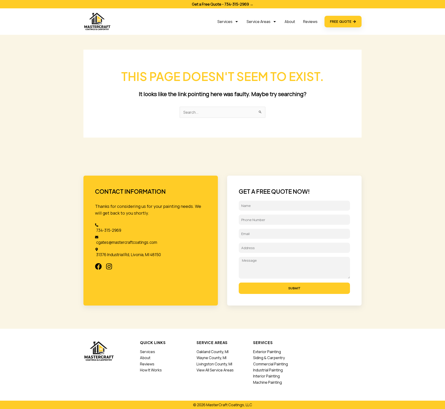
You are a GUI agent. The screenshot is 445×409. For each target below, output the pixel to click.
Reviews (310, 21)
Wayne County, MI (211, 357)
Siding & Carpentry (269, 357)
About (290, 21)
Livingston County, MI (214, 364)
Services (224, 21)
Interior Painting (266, 376)
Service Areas (258, 21)
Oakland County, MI (213, 351)
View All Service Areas (215, 370)
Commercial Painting (270, 364)
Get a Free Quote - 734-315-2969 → (222, 4)
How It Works (151, 370)
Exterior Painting (267, 351)
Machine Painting (267, 382)
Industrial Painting (268, 370)
